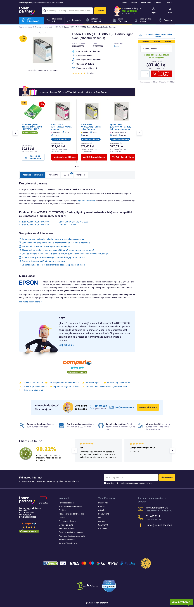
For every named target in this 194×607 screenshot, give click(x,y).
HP (99, 517)
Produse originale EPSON (118, 382)
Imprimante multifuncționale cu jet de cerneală (106, 386)
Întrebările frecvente (86, 201)
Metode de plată (66, 525)
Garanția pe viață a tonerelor (71, 532)
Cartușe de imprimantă (43, 27)
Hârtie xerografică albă (33, 390)
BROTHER (102, 528)
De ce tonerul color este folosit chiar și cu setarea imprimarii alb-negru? (54, 265)
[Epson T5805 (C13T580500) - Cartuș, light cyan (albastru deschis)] (43, 65)
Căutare (100, 10)
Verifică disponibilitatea (65, 157)
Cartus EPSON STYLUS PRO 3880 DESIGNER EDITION (73, 223)
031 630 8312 (129, 10)
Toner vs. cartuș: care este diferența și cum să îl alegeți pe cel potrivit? (53, 257)
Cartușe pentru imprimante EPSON (64, 382)
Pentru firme (146, 3)
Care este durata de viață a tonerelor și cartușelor (44, 261)
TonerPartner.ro (106, 498)
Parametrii (53, 175)
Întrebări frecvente (67, 539)
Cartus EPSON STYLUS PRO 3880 (34, 225)
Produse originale (93, 382)
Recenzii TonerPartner (68, 543)
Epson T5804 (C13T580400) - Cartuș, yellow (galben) (91, 126)
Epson (116, 46)
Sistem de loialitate (67, 528)
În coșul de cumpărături (163, 73)
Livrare (124, 3)
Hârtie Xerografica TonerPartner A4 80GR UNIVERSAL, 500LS (32, 126)
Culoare (67, 175)
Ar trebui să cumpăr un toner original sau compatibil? (46, 246)
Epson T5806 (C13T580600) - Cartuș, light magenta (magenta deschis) (121, 128)
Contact (158, 3)
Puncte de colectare (67, 521)
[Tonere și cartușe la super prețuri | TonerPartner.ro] (27, 11)
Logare (154, 12)
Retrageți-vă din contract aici (71, 514)
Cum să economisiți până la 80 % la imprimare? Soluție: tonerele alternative (56, 243)
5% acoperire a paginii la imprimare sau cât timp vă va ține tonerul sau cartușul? (58, 250)
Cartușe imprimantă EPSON (35, 386)
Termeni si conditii (66, 503)
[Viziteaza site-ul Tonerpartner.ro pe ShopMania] (109, 586)
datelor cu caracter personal (141, 483)
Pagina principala (25, 27)
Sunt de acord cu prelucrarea (130, 483)
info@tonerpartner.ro (124, 407)
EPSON (58, 27)
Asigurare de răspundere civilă (72, 536)
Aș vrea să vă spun (148, 407)
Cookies (62, 510)
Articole (134, 3)
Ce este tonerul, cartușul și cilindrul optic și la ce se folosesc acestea (53, 239)
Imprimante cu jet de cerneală (66, 386)
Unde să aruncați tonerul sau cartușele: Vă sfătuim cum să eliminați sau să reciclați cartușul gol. (65, 254)
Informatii (64, 498)
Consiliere (80, 175)
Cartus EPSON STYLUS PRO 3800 (34, 222)
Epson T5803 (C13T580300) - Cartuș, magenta (61, 126)
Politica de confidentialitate (70, 506)
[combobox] (156, 48)
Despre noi (103, 503)
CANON (101, 521)
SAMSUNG (103, 525)
